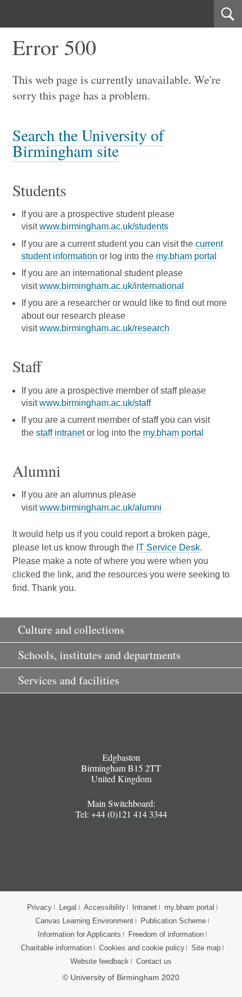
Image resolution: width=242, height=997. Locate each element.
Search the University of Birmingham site (88, 142)
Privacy (39, 907)
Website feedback (99, 961)
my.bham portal (186, 256)
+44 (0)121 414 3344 (129, 814)
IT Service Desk (168, 547)
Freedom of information (166, 934)
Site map (206, 948)
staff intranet (60, 432)
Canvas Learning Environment (84, 921)
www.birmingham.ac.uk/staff (95, 403)
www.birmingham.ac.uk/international (111, 286)
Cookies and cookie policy (142, 948)
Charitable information (56, 948)
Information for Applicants (79, 934)
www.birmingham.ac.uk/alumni (100, 507)
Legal (68, 907)
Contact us (154, 961)
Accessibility (105, 907)
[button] (121, 629)
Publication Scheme (173, 921)
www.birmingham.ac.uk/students (103, 226)
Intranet (144, 907)
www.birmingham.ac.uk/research (104, 328)
